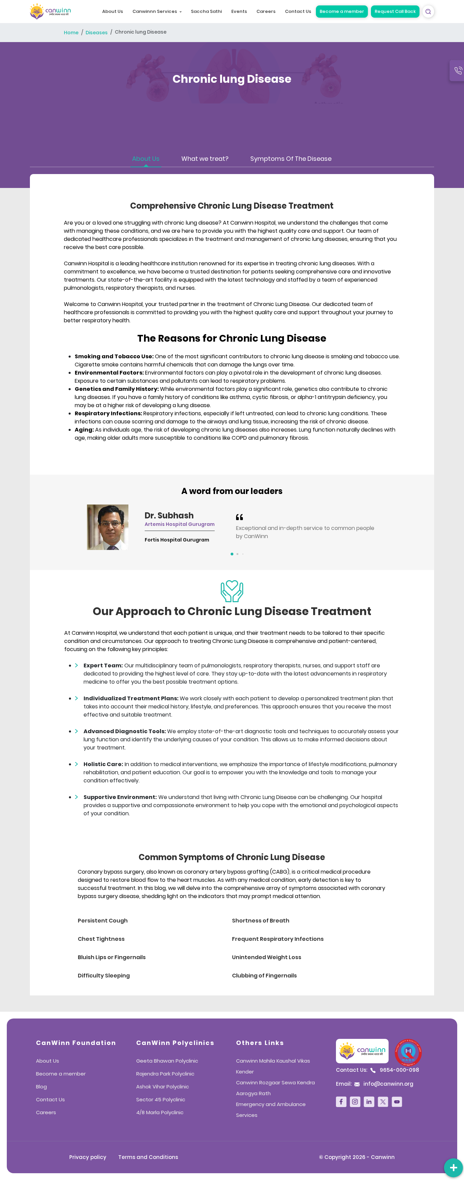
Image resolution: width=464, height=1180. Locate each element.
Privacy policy (87, 1157)
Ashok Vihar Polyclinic (162, 1086)
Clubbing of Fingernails (264, 975)
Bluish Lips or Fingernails (112, 957)
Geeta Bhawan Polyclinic (167, 1060)
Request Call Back (395, 11)
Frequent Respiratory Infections (278, 939)
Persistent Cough (103, 921)
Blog (41, 1086)
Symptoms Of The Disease (291, 158)
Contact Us (298, 11)
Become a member (342, 11)
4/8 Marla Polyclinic (159, 1112)
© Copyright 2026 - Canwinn (357, 1157)
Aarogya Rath (253, 1093)
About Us (112, 11)
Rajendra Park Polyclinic (165, 1073)
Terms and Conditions (148, 1157)
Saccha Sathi (206, 11)
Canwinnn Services (154, 11)
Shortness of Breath (260, 921)
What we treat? (205, 158)
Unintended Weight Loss (266, 957)
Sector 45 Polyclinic (160, 1099)
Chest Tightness (101, 939)
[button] (232, 554)
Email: (374, 1084)
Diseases (97, 33)
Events (239, 11)
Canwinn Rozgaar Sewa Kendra (275, 1082)
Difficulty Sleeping (104, 975)
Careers (265, 11)
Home (71, 33)
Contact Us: (377, 1070)
